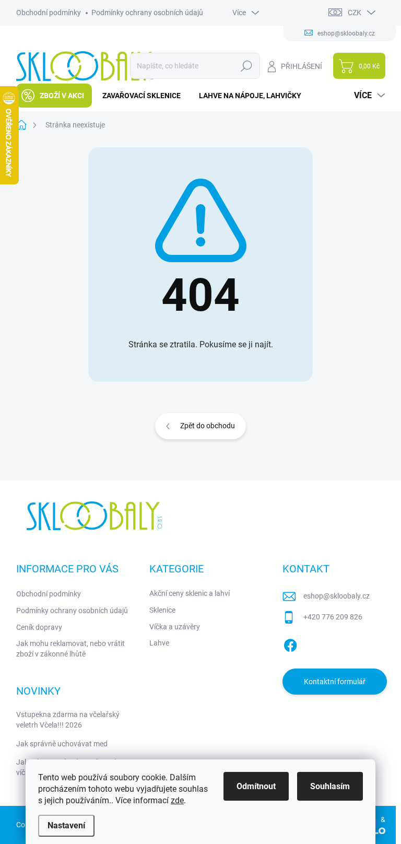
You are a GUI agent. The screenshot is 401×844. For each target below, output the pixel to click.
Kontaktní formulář (334, 681)
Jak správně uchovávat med (62, 744)
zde (177, 800)
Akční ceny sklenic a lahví (189, 593)
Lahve (159, 643)
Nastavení (66, 825)
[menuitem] (54, 96)
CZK (354, 12)
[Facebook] (290, 643)
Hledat (246, 66)
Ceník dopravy (39, 627)
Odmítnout (256, 786)
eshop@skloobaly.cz (336, 596)
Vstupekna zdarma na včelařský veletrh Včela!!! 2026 (68, 719)
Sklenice (162, 610)
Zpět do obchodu (207, 425)
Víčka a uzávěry (174, 627)
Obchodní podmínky (48, 12)
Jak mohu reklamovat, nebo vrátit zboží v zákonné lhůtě (70, 648)
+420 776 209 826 (332, 617)
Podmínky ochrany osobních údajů (147, 12)
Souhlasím (330, 786)
